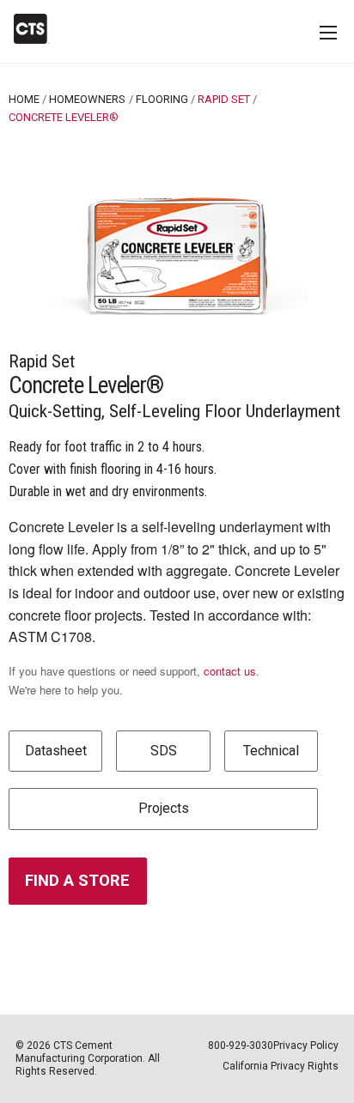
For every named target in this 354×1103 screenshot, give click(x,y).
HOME (24, 99)
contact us (230, 671)
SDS (163, 750)
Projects (163, 808)
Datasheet (56, 750)
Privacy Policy (306, 1045)
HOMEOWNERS (87, 99)
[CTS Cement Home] (38, 29)
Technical (271, 750)
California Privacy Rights (281, 1066)
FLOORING (162, 99)
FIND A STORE (77, 880)
